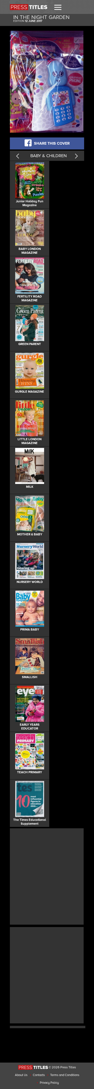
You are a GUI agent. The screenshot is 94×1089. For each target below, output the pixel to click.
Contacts (39, 1075)
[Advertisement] (47, 876)
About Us (21, 1075)
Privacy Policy (49, 1083)
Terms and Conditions (64, 1075)
